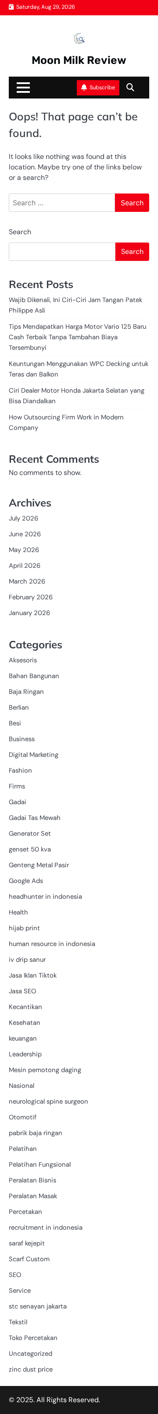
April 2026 (24, 565)
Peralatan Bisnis (32, 1180)
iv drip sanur (27, 959)
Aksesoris (23, 660)
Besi (15, 723)
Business (22, 739)
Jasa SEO (22, 991)
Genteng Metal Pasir (39, 865)
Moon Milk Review (79, 60)
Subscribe (102, 87)
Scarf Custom (29, 1259)
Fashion (20, 770)
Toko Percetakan (33, 1337)
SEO (15, 1274)
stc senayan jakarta (38, 1306)
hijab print (24, 928)
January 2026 (29, 613)
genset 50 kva (30, 849)
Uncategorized (30, 1353)
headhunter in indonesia (45, 896)
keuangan (23, 1038)
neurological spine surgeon (48, 1101)
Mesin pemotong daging (45, 1070)
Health (18, 912)
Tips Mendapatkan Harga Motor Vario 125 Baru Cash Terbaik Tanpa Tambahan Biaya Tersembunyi (77, 337)
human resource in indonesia (52, 943)
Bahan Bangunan (34, 676)
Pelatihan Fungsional (40, 1164)
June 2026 (25, 534)
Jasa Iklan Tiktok (33, 975)
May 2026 (24, 549)
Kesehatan (24, 1022)
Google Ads (26, 880)
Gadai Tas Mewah (35, 817)
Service (20, 1290)
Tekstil (18, 1322)
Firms (17, 786)
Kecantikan (25, 1006)
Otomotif (22, 1117)
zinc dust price (31, 1369)
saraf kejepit (27, 1243)
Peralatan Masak (33, 1196)
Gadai (17, 802)
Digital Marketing (33, 754)
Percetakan (25, 1211)
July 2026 (23, 518)
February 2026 (31, 597)
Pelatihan (23, 1148)
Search (20, 231)
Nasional (21, 1085)
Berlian (19, 707)
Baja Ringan (26, 691)
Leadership (25, 1054)
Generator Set (30, 833)
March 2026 (27, 581)
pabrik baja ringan (35, 1133)
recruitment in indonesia (46, 1227)
